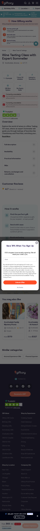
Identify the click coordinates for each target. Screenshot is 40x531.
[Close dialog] (36, 242)
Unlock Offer (20, 282)
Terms (9, 277)
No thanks (20, 287)
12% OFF (10, 514)
